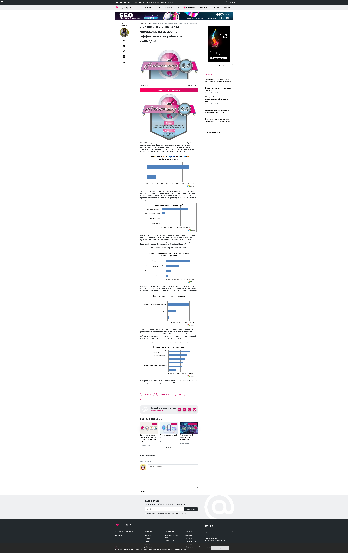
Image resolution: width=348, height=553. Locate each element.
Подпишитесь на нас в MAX (169, 90)
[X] (124, 51)
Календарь (203, 7)
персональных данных (181, 513)
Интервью (168, 7)
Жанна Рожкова (124, 24)
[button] (166, 447)
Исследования (164, 394)
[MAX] (124, 62)
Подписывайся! (157, 410)
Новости (148, 7)
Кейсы (179, 7)
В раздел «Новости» (212, 132)
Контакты (188, 538)
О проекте (188, 535)
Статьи (158, 7)
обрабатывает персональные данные (156, 547)
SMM (179, 394)
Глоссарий (215, 7)
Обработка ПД (120, 535)
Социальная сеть (149, 398)
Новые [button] (142, 491)
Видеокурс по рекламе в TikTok (173, 537)
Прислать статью (191, 541)
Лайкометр (147, 394)
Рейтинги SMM (190, 7)
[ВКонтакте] (124, 40)
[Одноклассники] (124, 56)
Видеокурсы (228, 7)
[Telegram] (124, 45)
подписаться (191, 509)
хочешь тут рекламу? (219, 65)
